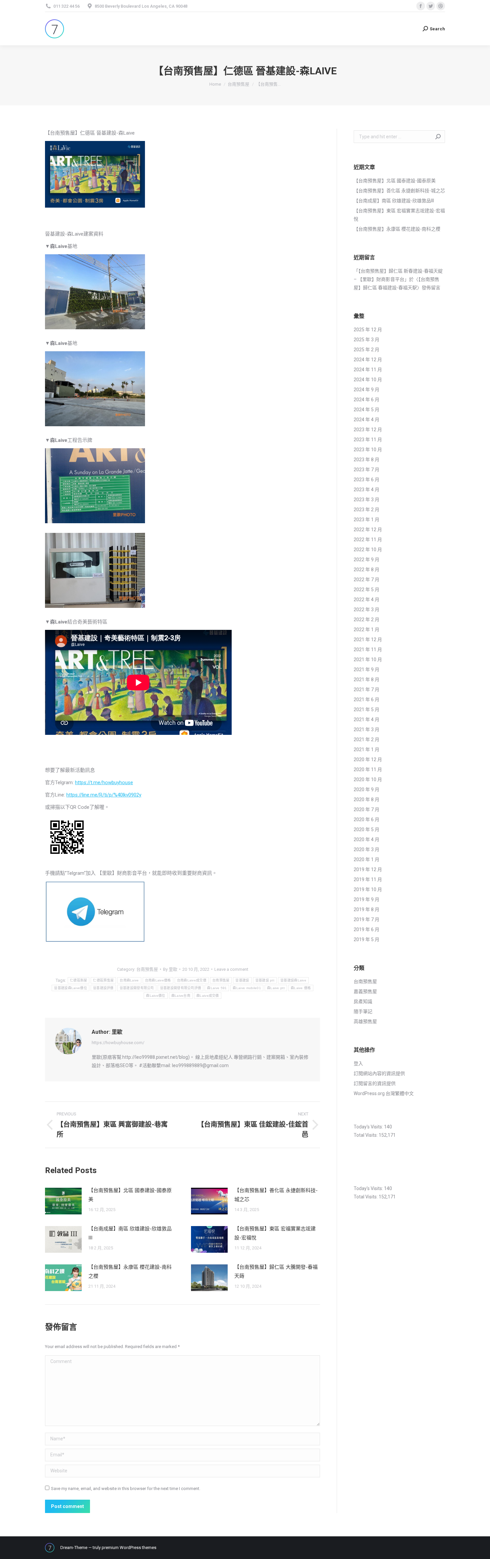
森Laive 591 (217, 988)
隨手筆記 (363, 1011)
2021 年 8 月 (366, 679)
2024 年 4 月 (366, 419)
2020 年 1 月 (366, 859)
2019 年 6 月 (366, 929)
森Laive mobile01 (247, 988)
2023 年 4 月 (366, 489)
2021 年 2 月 (366, 739)
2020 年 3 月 (366, 849)
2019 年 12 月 (368, 869)
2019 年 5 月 (366, 939)
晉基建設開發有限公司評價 (180, 988)
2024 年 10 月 (368, 379)
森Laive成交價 (207, 995)
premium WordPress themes (129, 1547)
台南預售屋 (147, 969)
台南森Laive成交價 (191, 980)
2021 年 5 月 (366, 709)
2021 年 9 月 (366, 669)
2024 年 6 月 (366, 399)
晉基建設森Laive (293, 980)
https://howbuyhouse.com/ (118, 1042)
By (170, 969)
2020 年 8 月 (366, 799)
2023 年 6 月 (366, 479)
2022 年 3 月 (366, 609)
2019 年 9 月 (366, 899)
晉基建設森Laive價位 (70, 988)
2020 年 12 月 (368, 759)
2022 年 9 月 (366, 559)
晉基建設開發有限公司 (137, 988)
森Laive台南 (180, 995)
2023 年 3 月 (366, 499)
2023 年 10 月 (368, 449)
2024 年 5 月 (366, 409)
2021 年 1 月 (366, 749)
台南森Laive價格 (158, 980)
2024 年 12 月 (368, 359)
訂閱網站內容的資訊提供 (379, 1073)
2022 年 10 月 (368, 549)
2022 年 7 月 (366, 579)
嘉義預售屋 (365, 991)
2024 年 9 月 (366, 389)
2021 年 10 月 (368, 659)
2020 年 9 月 (366, 789)
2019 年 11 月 (368, 879)
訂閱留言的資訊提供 (375, 1083)
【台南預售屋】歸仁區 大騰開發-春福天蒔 (276, 1271)
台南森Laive (129, 980)
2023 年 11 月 (368, 439)
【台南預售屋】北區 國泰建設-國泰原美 (130, 1194)
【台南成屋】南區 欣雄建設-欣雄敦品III (130, 1233)
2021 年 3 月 (366, 729)
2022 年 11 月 (368, 539)
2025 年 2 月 (366, 349)
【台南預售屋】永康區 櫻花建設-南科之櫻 (130, 1271)
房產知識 (363, 1001)
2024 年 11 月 (368, 369)
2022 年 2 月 (366, 619)
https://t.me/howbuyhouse (104, 782)
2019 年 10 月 (368, 889)
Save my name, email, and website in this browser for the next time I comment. (125, 1488)
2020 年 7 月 (366, 809)
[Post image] (63, 1201)
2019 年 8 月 (366, 909)
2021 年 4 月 (366, 719)
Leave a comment (231, 969)
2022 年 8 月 (366, 569)
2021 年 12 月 (368, 639)
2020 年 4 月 (366, 839)
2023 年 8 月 (366, 459)
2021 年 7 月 (366, 689)
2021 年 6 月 (366, 699)
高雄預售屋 (365, 1021)
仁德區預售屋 (103, 980)
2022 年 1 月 (366, 629)
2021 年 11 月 (368, 649)
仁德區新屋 (78, 980)
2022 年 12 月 (368, 529)
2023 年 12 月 (368, 429)
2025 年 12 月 (368, 329)
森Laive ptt (276, 988)
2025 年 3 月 (366, 339)
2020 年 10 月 (368, 779)
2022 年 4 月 (366, 599)
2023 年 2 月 (366, 509)
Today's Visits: (369, 1126)
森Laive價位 (155, 995)
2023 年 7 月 (366, 469)
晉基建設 (242, 980)
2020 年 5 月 (366, 829)
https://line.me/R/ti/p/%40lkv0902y (103, 795)
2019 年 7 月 (366, 919)
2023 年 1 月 (366, 519)
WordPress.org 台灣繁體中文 (384, 1093)
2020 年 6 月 (366, 819)
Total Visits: (366, 1135)
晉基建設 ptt (264, 980)
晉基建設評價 (103, 988)
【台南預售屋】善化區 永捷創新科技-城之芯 (276, 1194)
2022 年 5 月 (366, 589)
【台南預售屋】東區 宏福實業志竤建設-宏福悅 (275, 1233)
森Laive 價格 (301, 988)
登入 (358, 1063)
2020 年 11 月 (368, 769)
